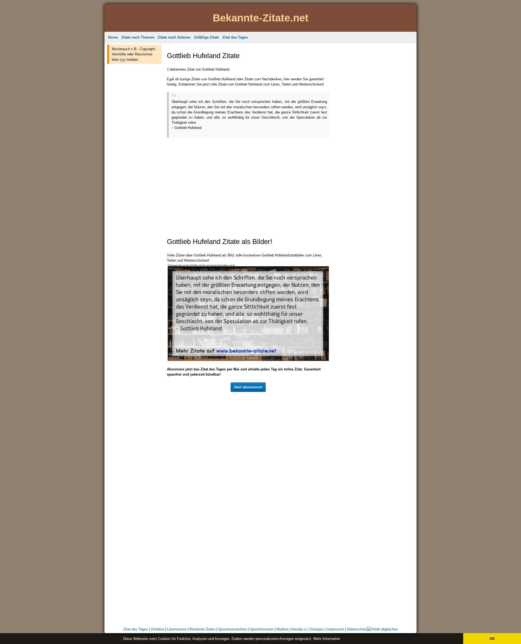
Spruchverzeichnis (232, 629)
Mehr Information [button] (326, 639)
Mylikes (283, 629)
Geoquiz (316, 629)
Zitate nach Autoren (174, 37)
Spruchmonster (262, 629)
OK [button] (492, 639)
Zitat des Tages (235, 37)
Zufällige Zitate (206, 37)
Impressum (335, 629)
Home (113, 37)
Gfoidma (157, 629)
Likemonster (176, 629)
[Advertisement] (134, 148)
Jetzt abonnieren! (248, 387)
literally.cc (299, 629)
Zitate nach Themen (137, 37)
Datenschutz (357, 629)
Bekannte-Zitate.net (261, 18)
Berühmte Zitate (202, 629)
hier (122, 60)
